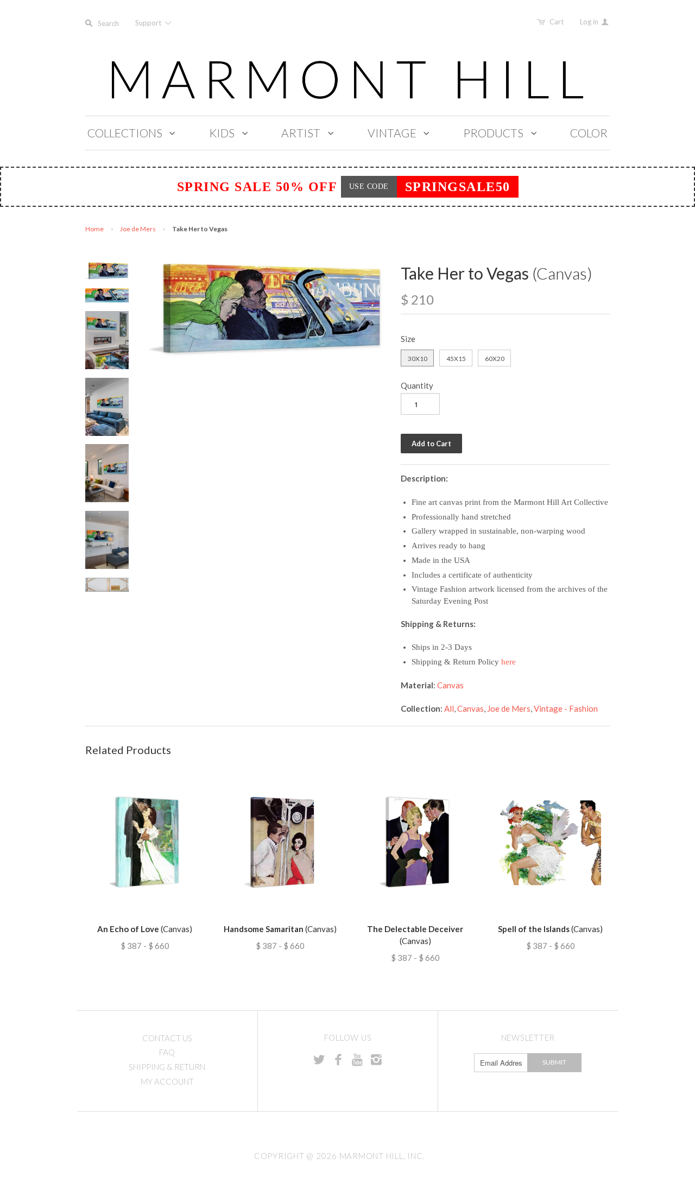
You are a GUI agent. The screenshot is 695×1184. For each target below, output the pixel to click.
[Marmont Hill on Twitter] (319, 1059)
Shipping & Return (167, 1067)
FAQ (167, 1052)
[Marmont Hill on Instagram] (376, 1059)
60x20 (494, 358)
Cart (556, 21)
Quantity (417, 385)
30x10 (417, 358)
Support (149, 22)
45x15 (456, 358)
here (508, 661)
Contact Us (167, 1038)
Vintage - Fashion (566, 708)
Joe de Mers (138, 229)
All (449, 708)
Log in (590, 21)
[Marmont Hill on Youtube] (357, 1059)
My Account (167, 1081)
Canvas (450, 685)
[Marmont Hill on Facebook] (338, 1059)
